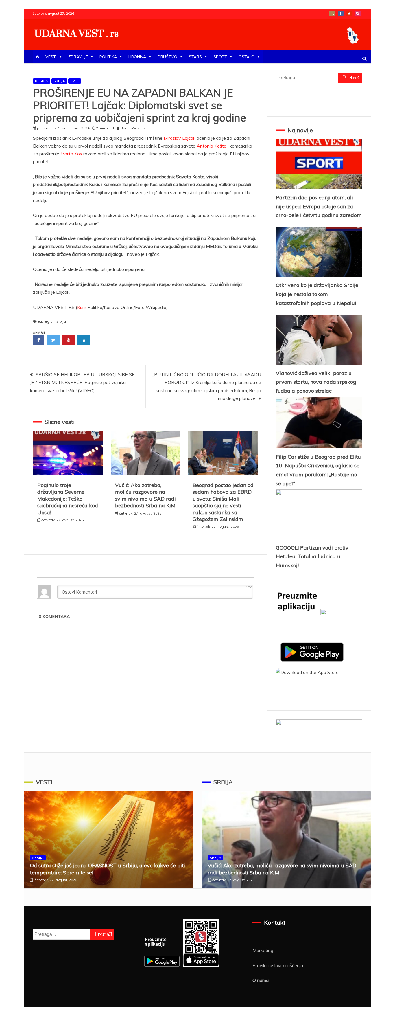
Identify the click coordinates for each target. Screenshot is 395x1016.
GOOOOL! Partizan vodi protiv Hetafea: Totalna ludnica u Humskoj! (312, 556)
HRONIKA (137, 56)
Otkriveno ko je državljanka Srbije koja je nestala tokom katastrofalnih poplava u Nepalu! (317, 294)
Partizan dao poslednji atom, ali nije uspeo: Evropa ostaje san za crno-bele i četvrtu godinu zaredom (319, 206)
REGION (41, 81)
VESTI (51, 56)
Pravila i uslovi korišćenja (277, 965)
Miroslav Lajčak (179, 138)
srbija (61, 321)
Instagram (358, 13)
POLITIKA (108, 56)
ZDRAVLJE (78, 56)
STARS (195, 56)
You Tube (349, 13)
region (49, 321)
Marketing (262, 950)
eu (40, 321)
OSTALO (246, 56)
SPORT (220, 56)
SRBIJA (59, 81)
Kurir (82, 307)
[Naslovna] (38, 56)
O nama (260, 980)
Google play (332, 13)
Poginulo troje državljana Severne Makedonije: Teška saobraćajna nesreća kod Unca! (67, 499)
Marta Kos (71, 154)
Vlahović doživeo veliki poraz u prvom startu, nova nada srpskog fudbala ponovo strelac (316, 382)
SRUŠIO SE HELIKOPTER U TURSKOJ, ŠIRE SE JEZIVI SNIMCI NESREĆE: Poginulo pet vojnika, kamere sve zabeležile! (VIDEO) (82, 382)
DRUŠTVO (167, 56)
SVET (74, 81)
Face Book (341, 13)
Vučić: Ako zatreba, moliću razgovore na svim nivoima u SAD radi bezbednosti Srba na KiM (145, 495)
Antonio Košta (211, 146)
